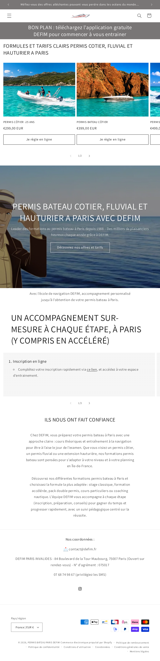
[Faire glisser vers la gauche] (70, 156)
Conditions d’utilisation (77, 646)
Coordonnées (102, 646)
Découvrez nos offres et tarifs (80, 247)
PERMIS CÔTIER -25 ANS (19, 122)
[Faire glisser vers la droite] (89, 156)
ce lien (92, 369)
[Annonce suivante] (151, 4)
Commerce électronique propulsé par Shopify (86, 642)
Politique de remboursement (132, 642)
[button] (9, 15)
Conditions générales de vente (131, 646)
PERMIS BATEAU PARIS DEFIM (44, 642)
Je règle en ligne (39, 139)
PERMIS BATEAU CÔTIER (92, 122)
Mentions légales (139, 651)
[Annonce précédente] (8, 4)
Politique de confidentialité (44, 646)
